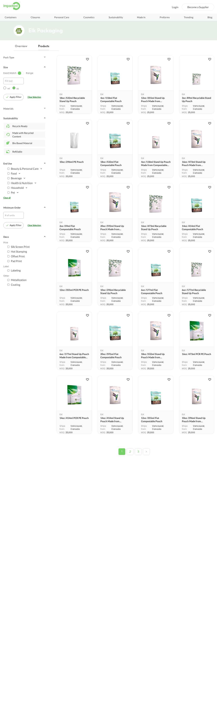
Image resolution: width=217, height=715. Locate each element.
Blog (210, 17)
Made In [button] (141, 17)
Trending (188, 17)
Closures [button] (35, 17)
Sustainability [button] (116, 17)
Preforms (165, 17)
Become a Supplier (198, 7)
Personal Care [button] (61, 17)
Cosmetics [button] (88, 17)
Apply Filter (15, 97)
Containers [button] (10, 17)
